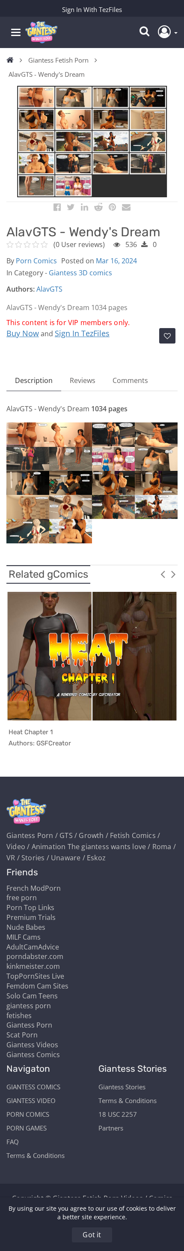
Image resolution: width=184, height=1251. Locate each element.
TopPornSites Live (35, 976)
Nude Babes (25, 927)
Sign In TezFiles (82, 333)
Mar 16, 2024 (116, 260)
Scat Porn (22, 1035)
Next (173, 573)
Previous (162, 573)
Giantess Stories (121, 1086)
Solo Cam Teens (32, 996)
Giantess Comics (33, 1054)
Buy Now (22, 333)
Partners (110, 1128)
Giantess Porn (29, 1025)
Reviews (82, 380)
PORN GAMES (26, 1128)
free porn (21, 897)
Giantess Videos (32, 1044)
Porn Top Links (30, 907)
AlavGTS (49, 289)
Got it (92, 1234)
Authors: (20, 289)
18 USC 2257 (117, 1114)
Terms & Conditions (35, 1155)
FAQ (12, 1141)
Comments (130, 380)
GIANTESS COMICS (33, 1086)
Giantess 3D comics (80, 272)
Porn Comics (36, 260)
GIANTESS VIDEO (31, 1100)
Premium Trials (31, 917)
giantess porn (28, 1005)
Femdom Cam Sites (37, 986)
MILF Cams (23, 937)
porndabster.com (34, 956)
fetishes (19, 1015)
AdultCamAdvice (32, 947)
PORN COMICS (27, 1114)
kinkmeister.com (33, 966)
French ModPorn (33, 888)
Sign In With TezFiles (92, 9)
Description (34, 380)
